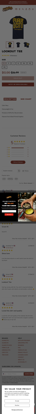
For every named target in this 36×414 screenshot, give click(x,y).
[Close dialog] (35, 193)
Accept (17, 401)
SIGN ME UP (9, 214)
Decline (17, 405)
